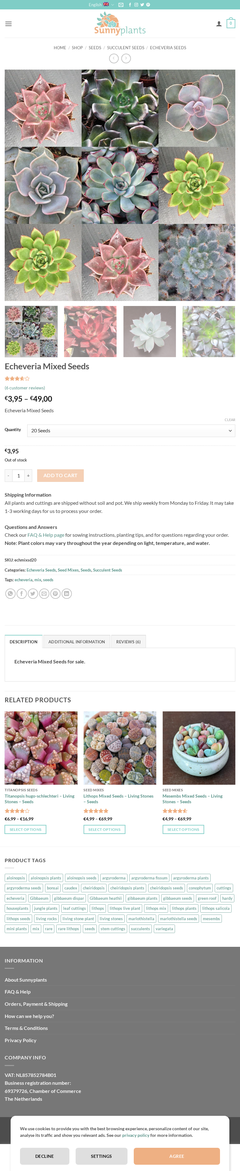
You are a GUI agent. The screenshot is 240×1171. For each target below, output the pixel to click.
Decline (44, 1156)
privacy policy (135, 1135)
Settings (101, 1156)
